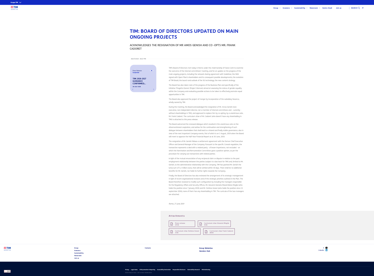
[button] (133, 89)
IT (363, 8)
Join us (76, 258)
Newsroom (314, 8)
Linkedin (321, 250)
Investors (286, 8)
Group (275, 8)
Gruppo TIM (14, 2)
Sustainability (299, 8)
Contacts (148, 248)
